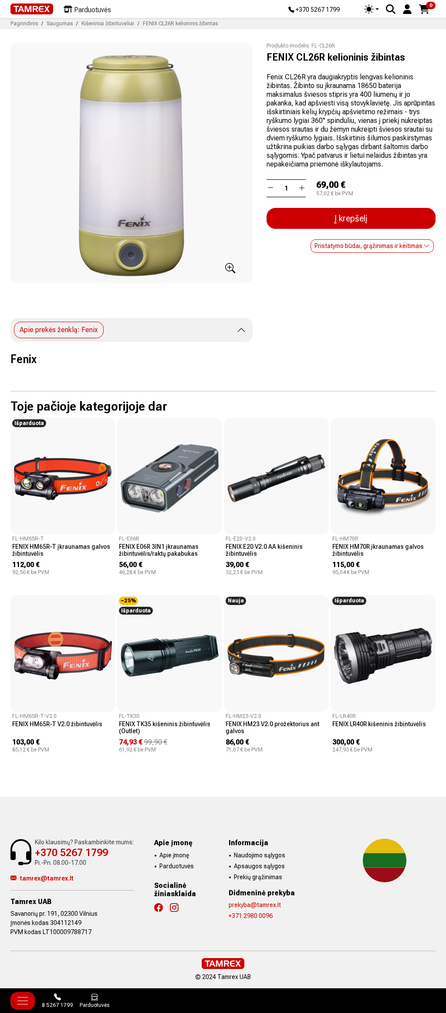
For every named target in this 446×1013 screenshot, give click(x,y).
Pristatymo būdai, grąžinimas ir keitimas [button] (369, 245)
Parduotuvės (176, 866)
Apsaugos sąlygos (259, 866)
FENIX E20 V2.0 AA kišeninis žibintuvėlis (264, 550)
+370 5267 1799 (317, 10)
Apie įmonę (174, 855)
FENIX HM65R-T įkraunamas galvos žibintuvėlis (61, 550)
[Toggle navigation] (22, 1001)
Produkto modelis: (288, 45)
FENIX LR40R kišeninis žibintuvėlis (379, 724)
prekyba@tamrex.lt (255, 904)
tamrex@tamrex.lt (47, 878)
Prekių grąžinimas (258, 877)
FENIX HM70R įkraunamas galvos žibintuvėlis (378, 550)
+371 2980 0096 (251, 915)
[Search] (390, 9)
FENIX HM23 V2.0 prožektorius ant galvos (272, 727)
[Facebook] (162, 907)
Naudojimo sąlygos (259, 855)
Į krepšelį (351, 218)
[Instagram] (178, 907)
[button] (407, 8)
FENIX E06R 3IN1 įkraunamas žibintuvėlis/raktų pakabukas (159, 550)
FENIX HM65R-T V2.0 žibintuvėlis (57, 724)
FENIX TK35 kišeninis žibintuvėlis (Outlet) (164, 727)
